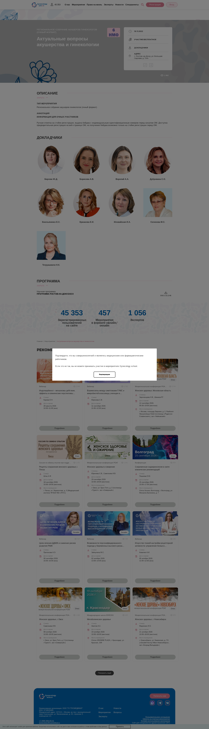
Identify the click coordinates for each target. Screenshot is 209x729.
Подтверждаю (104, 374)
